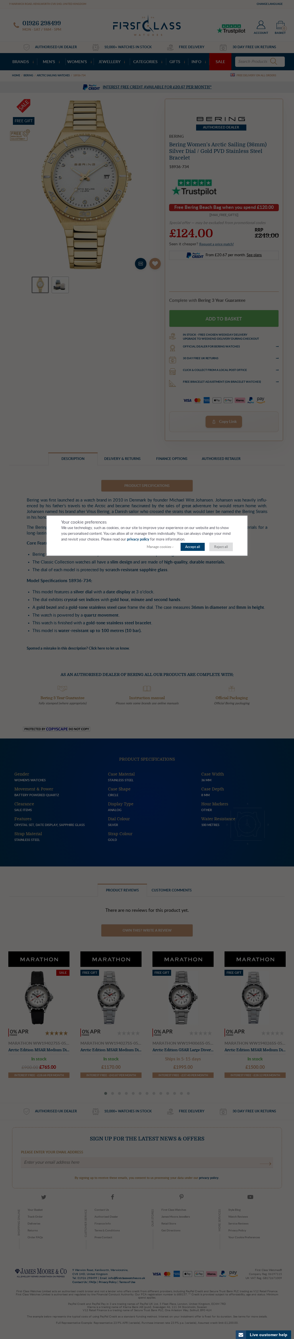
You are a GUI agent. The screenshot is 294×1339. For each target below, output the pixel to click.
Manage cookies (159, 547)
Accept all (192, 547)
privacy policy (138, 539)
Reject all (221, 547)
